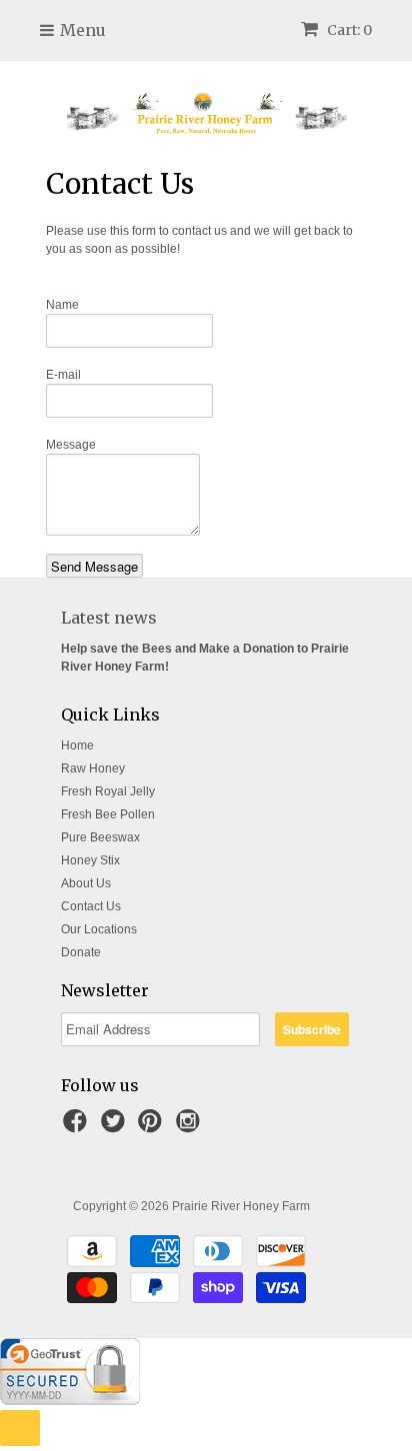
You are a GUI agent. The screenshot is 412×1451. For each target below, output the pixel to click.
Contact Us (91, 906)
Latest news (109, 618)
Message (71, 445)
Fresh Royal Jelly (108, 791)
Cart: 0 (348, 30)
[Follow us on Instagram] (191, 1127)
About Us (86, 883)
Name (62, 305)
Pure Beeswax (100, 837)
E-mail (63, 375)
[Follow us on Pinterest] (153, 1127)
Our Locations (99, 929)
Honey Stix (90, 860)
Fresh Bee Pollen (108, 814)
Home (77, 745)
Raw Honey (93, 768)
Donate (81, 952)
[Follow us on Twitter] (116, 1127)
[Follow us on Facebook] (78, 1127)
